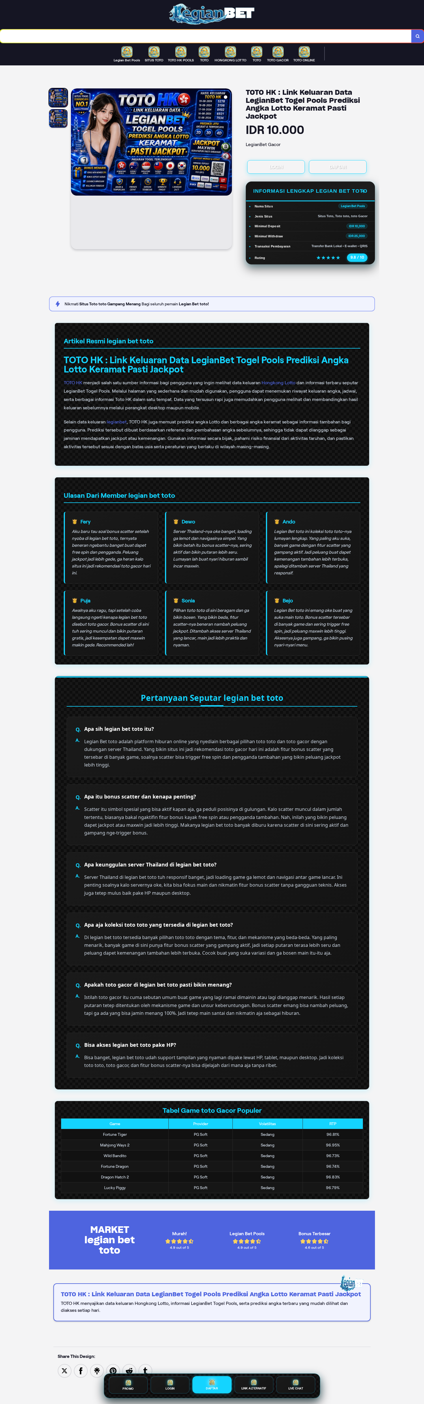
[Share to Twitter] (65, 1370)
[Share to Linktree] (97, 1370)
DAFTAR (337, 166)
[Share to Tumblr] (145, 1370)
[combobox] (206, 36)
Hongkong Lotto (278, 382)
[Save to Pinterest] (113, 1370)
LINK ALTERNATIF (254, 1389)
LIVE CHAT (295, 1389)
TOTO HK (73, 382)
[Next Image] (227, 169)
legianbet (117, 421)
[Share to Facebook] (81, 1370)
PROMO (128, 1388)
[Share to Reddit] (129, 1370)
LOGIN (276, 166)
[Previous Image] (75, 169)
